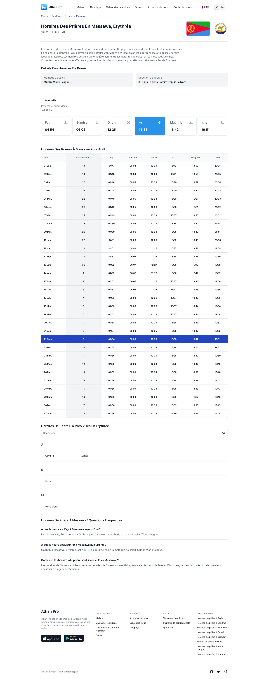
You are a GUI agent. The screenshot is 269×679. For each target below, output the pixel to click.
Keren (48, 481)
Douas (138, 7)
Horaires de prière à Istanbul (211, 654)
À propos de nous (157, 7)
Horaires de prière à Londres (211, 623)
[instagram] (225, 671)
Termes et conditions (174, 618)
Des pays (95, 7)
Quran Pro (168, 627)
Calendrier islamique (118, 7)
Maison (81, 7)
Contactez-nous (182, 7)
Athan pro (55, 7)
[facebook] (211, 671)
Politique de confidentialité (176, 623)
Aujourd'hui (51, 100)
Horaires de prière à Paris (210, 618)
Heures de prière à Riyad (209, 641)
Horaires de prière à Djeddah (211, 637)
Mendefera (51, 506)
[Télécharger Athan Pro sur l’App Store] (51, 638)
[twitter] (218, 671)
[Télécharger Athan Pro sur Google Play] (74, 638)
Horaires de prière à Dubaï (210, 632)
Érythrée (69, 16)
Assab (84, 455)
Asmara (49, 455)
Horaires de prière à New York (212, 627)
